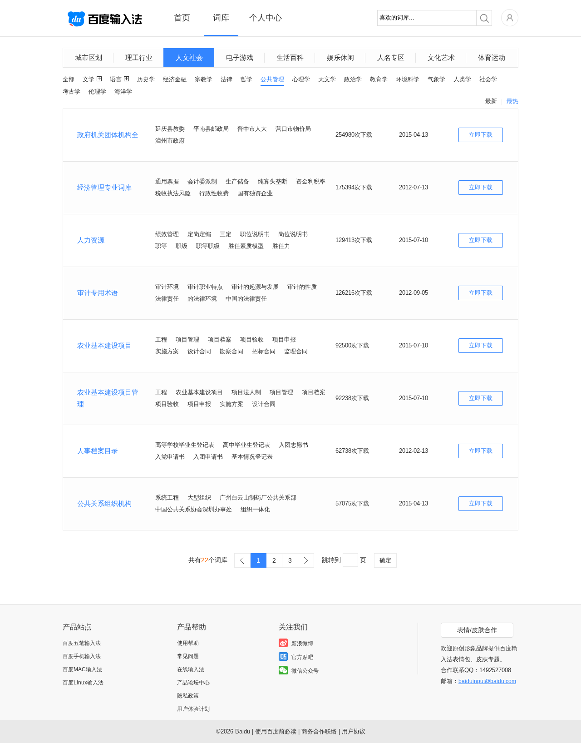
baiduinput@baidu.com (487, 681)
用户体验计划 (193, 709)
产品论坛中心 (193, 682)
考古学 (71, 91)
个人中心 (265, 17)
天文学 (327, 79)
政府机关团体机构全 (107, 135)
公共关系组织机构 (104, 503)
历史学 (146, 79)
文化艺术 (441, 57)
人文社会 (189, 57)
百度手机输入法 (82, 656)
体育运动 (491, 57)
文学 (88, 79)
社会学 (488, 79)
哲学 (246, 79)
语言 (116, 79)
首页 (182, 17)
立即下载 (480, 134)
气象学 (436, 79)
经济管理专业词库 (104, 187)
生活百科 (290, 57)
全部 (68, 79)
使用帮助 (188, 643)
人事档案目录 (97, 451)
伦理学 (97, 91)
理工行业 (139, 57)
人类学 (462, 79)
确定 (385, 560)
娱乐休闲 (340, 57)
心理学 (301, 79)
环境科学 (407, 79)
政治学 (353, 79)
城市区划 (88, 57)
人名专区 (390, 57)
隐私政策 (188, 696)
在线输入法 (190, 669)
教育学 (379, 79)
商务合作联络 (319, 731)
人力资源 (90, 240)
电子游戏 (239, 57)
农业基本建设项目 (104, 345)
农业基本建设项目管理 (107, 398)
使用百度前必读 (275, 731)
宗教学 (203, 79)
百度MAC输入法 (82, 669)
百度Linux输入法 (83, 682)
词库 (221, 17)
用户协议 (353, 731)
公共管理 (272, 79)
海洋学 (123, 91)
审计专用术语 (97, 293)
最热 (512, 101)
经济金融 (175, 79)
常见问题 (188, 656)
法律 (226, 79)
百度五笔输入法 (82, 643)
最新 (491, 101)
